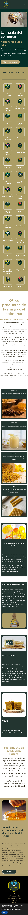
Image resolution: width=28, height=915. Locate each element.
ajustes (20, 909)
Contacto (14, 900)
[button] (14, 19)
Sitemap (14, 902)
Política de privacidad (14, 898)
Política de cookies (14, 896)
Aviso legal (14, 894)
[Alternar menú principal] (24, 4)
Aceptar (4, 912)
